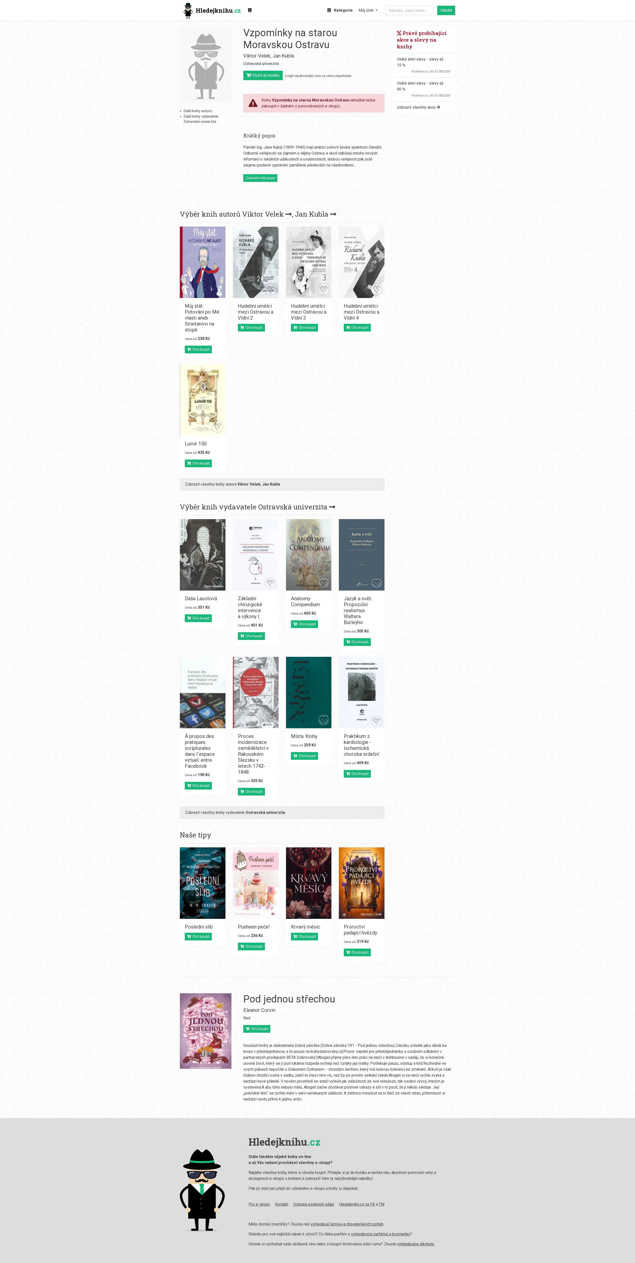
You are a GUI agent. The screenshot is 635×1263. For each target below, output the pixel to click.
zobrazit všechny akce (417, 107)
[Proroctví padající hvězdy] (361, 883)
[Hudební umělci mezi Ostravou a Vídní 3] (309, 262)
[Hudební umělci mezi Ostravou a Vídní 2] (256, 262)
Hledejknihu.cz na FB (357, 1204)
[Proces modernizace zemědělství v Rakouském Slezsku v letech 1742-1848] (256, 692)
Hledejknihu (218, 10)
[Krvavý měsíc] (309, 883)
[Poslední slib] (202, 883)
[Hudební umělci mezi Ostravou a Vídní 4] (361, 262)
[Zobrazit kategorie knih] (250, 10)
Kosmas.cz (420, 71)
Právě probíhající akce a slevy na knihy (422, 40)
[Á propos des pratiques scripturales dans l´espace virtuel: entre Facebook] (202, 692)
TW (381, 1204)
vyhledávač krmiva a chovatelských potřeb (347, 1224)
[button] (368, 10)
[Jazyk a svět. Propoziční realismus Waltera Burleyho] (361, 555)
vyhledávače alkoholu (415, 1244)
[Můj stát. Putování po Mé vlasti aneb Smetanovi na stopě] (202, 262)
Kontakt (281, 1204)
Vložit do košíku (265, 75)
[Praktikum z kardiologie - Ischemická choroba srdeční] (361, 692)
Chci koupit (200, 349)
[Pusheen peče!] (256, 883)
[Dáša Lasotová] (202, 555)
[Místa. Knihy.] (309, 692)
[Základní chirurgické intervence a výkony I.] (256, 555)
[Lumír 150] (202, 400)
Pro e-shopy (259, 1204)
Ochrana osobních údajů (313, 1204)
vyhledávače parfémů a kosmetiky (380, 1234)
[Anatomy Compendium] (309, 555)
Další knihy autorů (198, 111)
